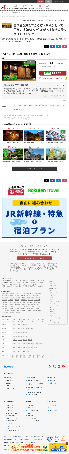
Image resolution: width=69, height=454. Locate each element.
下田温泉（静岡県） (7, 302)
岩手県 (23, 320)
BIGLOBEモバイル (11, 386)
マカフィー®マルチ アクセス (13, 427)
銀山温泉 (29, 295)
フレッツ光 (9, 410)
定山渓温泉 (5, 293)
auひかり (8, 383)
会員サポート (53, 410)
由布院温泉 (5, 312)
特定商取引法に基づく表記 (11, 442)
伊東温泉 (30, 300)
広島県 (30, 347)
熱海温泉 (37, 105)
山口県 (35, 347)
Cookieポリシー (37, 439)
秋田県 (33, 320)
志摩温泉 (29, 310)
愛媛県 (25, 351)
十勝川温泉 (19, 293)
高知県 (30, 351)
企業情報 (28, 402)
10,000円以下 (18, 109)
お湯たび (52, 299)
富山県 (15, 336)
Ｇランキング (53, 293)
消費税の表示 (17, 436)
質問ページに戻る (35, 168)
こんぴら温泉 (18, 306)
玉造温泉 (31, 306)
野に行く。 (53, 309)
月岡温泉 (10, 300)
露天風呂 (52, 105)
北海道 (14, 320)
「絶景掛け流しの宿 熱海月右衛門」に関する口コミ (27, 56)
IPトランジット (10, 423)
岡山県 (25, 347)
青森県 (19, 320)
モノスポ (52, 307)
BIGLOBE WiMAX (11, 388)
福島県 (43, 320)
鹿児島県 (38, 355)
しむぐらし (53, 383)
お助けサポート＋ (33, 380)
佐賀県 (17, 355)
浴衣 (64, 105)
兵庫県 (30, 343)
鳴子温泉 (4, 295)
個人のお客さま (9, 374)
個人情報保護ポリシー (10, 439)
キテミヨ (52, 303)
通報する (65, 100)
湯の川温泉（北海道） (29, 293)
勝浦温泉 (4, 306)
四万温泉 (18, 298)
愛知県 (25, 340)
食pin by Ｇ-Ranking (55, 320)
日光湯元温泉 (5, 310)
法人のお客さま (9, 402)
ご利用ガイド (53, 286)
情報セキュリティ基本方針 (28, 442)
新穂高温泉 (17, 304)
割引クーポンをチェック (55, 78)
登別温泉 (12, 293)
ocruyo (52, 297)
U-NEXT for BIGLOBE (34, 392)
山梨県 (15, 332)
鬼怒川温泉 (25, 298)
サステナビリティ (33, 410)
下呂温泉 (4, 304)
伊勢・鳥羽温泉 (21, 310)
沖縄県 (43, 355)
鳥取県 (15, 347)
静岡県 (30, 105)
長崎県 (21, 355)
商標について (7, 445)
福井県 (25, 336)
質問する (48, 1)
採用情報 (30, 416)
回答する (41, 1)
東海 (25, 105)
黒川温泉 (17, 308)
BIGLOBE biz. (10, 405)
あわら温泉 (29, 302)
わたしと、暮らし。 (55, 301)
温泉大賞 (52, 380)
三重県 (30, 340)
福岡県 (13, 355)
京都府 (20, 343)
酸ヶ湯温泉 (30, 308)
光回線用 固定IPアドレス (13, 416)
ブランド (30, 408)
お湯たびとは (53, 283)
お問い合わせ (7, 436)
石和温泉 (17, 300)
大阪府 (25, 343)
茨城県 (25, 324)
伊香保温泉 (5, 298)
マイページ (58, 1)
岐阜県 (20, 340)
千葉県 (20, 328)
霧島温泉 (23, 308)
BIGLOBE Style (32, 418)
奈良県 (35, 343)
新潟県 (25, 332)
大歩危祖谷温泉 (37, 310)
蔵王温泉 (23, 295)
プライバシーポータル (24, 439)
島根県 (20, 347)
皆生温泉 (37, 306)
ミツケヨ (52, 313)
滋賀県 (15, 343)
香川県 (20, 351)
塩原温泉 (31, 298)
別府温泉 (10, 308)
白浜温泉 (36, 304)
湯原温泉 (4, 308)
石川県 (20, 336)
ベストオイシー (54, 305)
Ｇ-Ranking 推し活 (55, 318)
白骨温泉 (4, 300)
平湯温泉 (10, 304)
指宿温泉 (18, 312)
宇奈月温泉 (37, 302)
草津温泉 (35, 295)
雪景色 (59, 105)
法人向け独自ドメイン (12, 430)
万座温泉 (12, 298)
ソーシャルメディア (33, 421)
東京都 (25, 328)
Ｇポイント (53, 290)
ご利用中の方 (51, 402)
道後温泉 (10, 306)
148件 (63, 63)
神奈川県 (30, 328)
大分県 (29, 355)
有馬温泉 (30, 304)
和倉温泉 (16, 302)
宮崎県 (34, 355)
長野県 (20, 332)
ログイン (64, 1)
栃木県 (15, 324)
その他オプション (33, 395)
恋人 (15, 105)
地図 (43, 68)
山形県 (38, 320)
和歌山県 (40, 343)
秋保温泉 (10, 295)
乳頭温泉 (38, 293)
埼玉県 (15, 328)
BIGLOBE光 (9, 380)
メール (52, 408)
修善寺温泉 (37, 300)
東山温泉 (17, 295)
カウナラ (52, 311)
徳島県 (15, 351)
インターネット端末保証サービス (35, 384)
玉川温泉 (36, 308)
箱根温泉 (13, 310)
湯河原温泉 (24, 300)
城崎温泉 (24, 304)
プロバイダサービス (12, 413)
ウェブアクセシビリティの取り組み (33, 436)
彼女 (20, 105)
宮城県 (28, 320)
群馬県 (20, 324)
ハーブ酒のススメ (54, 322)
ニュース (30, 413)
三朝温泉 (25, 306)
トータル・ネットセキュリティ (35, 388)
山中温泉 (22, 302)
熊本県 (25, 355)
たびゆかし (53, 316)
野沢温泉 (37, 298)
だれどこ (52, 295)
